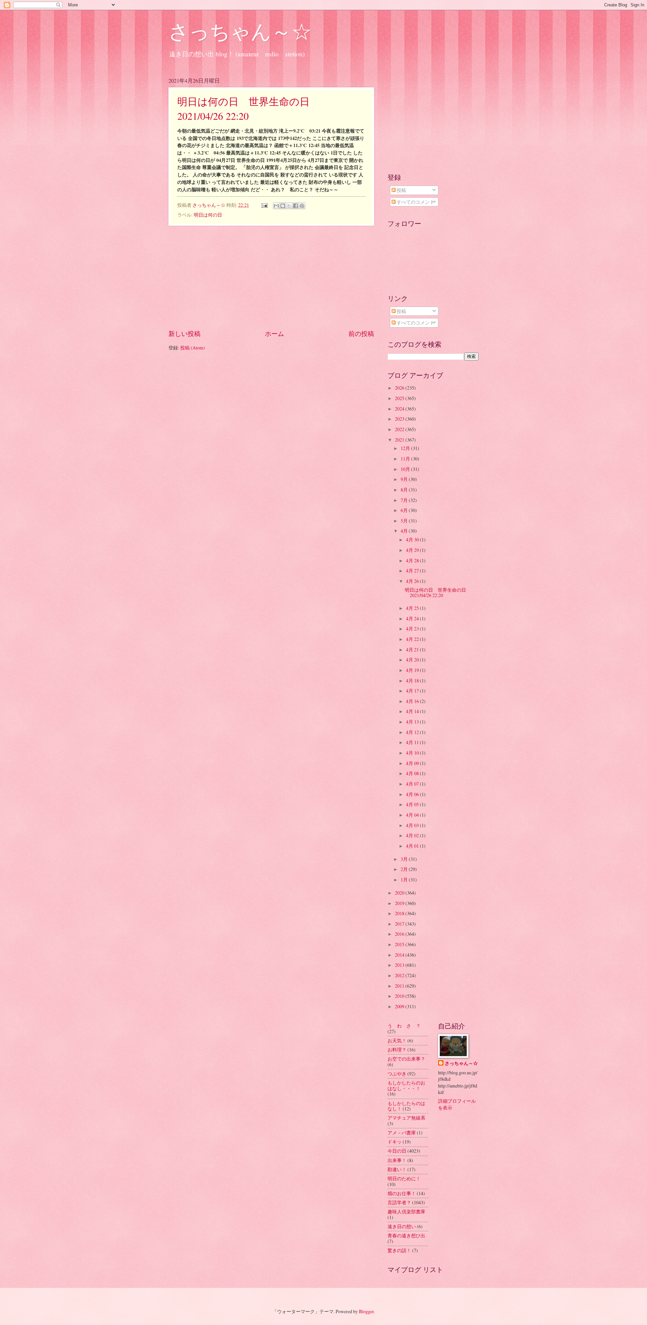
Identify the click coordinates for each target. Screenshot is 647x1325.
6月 (405, 510)
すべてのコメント (415, 202)
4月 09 (413, 763)
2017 (400, 924)
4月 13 (413, 721)
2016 (400, 934)
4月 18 (413, 680)
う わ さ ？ (404, 1025)
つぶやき (397, 1073)
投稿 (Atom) (192, 347)
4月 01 (413, 846)
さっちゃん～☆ (240, 31)
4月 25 (413, 608)
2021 (400, 439)
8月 (405, 489)
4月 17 (413, 690)
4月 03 (413, 825)
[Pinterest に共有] (302, 205)
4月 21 (413, 649)
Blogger (366, 1311)
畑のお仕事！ (402, 1193)
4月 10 (413, 753)
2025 (400, 398)
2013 (400, 965)
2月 (405, 869)
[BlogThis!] (282, 205)
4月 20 (413, 659)
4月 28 (413, 560)
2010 (400, 996)
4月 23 (413, 628)
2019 (400, 903)
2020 (400, 893)
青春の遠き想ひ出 (406, 1235)
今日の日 (397, 1151)
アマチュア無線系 (406, 1118)
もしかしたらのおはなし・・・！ (406, 1085)
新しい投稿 (184, 333)
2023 (400, 419)
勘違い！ (397, 1169)
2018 (400, 913)
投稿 (401, 190)
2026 (400, 388)
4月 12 (413, 732)
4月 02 (413, 835)
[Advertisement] (271, 277)
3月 (405, 859)
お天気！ (397, 1040)
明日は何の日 (208, 215)
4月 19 (413, 670)
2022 (400, 429)
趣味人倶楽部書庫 (406, 1211)
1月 (405, 879)
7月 (405, 500)
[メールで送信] (276, 205)
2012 (400, 975)
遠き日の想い (402, 1226)
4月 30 (413, 539)
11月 (406, 458)
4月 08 (413, 773)
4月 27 (413, 570)
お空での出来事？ (406, 1058)
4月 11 (413, 742)
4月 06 (413, 794)
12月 (406, 448)
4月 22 (413, 639)
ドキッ (395, 1141)
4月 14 (413, 711)
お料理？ (397, 1049)
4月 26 (413, 581)
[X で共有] (289, 205)
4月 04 (413, 815)
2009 (400, 1006)
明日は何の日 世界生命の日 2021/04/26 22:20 (438, 593)
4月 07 (413, 784)
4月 (405, 531)
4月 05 (413, 804)
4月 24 (413, 618)
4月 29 (413, 550)
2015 (400, 944)
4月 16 (413, 701)
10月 (406, 469)
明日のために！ (404, 1178)
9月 (405, 479)
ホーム (274, 333)
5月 (405, 520)
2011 (400, 986)
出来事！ (397, 1160)
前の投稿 (361, 333)
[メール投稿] (264, 205)
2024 (400, 408)
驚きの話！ (399, 1250)
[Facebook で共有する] (295, 205)
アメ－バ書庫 (402, 1132)
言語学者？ (399, 1202)
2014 (400, 955)
